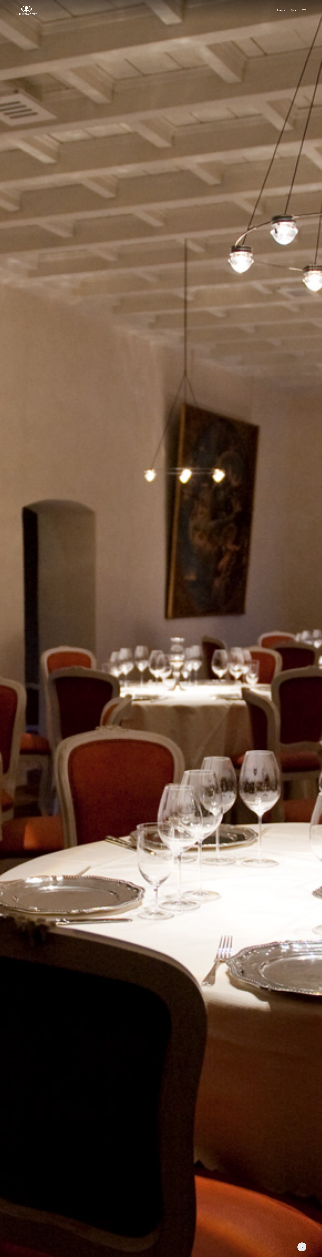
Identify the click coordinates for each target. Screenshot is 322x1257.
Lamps (281, 10)
